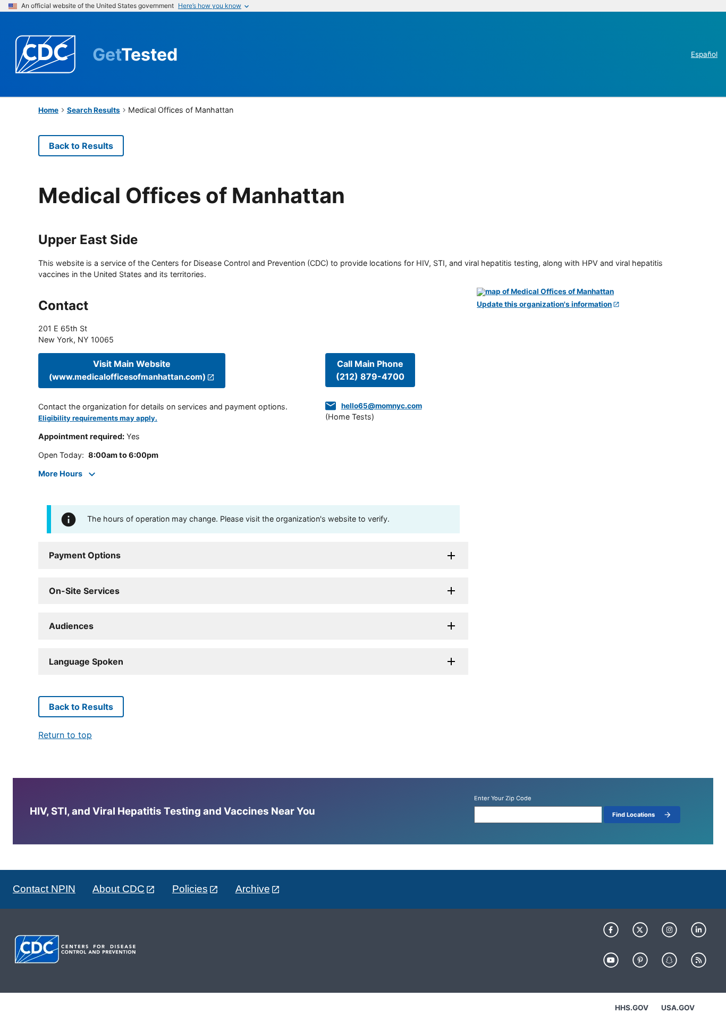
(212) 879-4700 (370, 370)
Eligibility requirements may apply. (97, 418)
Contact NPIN (44, 888)
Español (704, 54)
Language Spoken (86, 661)
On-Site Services (84, 590)
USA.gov (678, 1007)
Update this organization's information (544, 304)
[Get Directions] (582, 292)
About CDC (118, 888)
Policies (190, 888)
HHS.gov (631, 1007)
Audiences (71, 626)
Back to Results (81, 145)
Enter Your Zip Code (502, 798)
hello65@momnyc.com (381, 405)
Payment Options (85, 555)
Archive (252, 888)
